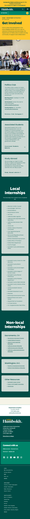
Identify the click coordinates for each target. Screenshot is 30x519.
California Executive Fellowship (15, 348)
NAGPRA (5, 478)
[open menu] (27, 9)
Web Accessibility (8, 470)
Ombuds (5, 511)
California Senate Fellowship (15, 346)
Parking (6, 501)
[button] (22, 9)
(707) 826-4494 (15, 411)
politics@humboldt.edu (15, 413)
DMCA (5, 474)
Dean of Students (8, 497)
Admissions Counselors (10, 449)
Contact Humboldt (9, 451)
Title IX (6, 476)
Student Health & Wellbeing (10, 507)
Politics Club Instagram (13, 114)
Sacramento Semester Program (16, 338)
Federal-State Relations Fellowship (16, 368)
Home (3, 18)
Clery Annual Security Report (11, 509)
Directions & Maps (8, 436)
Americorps (10, 386)
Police (5, 503)
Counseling (6, 499)
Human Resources (8, 488)
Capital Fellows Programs (14, 340)
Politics (4, 13)
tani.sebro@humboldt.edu (11, 109)
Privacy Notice (7, 472)
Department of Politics (13, 18)
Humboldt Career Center (14, 382)
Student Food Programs (9, 505)
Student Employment (8, 486)
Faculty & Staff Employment (10, 484)
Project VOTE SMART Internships (16, 384)
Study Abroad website (12, 172)
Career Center (7, 491)
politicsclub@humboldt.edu (12, 105)
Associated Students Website (12, 147)
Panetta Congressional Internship (16, 366)
